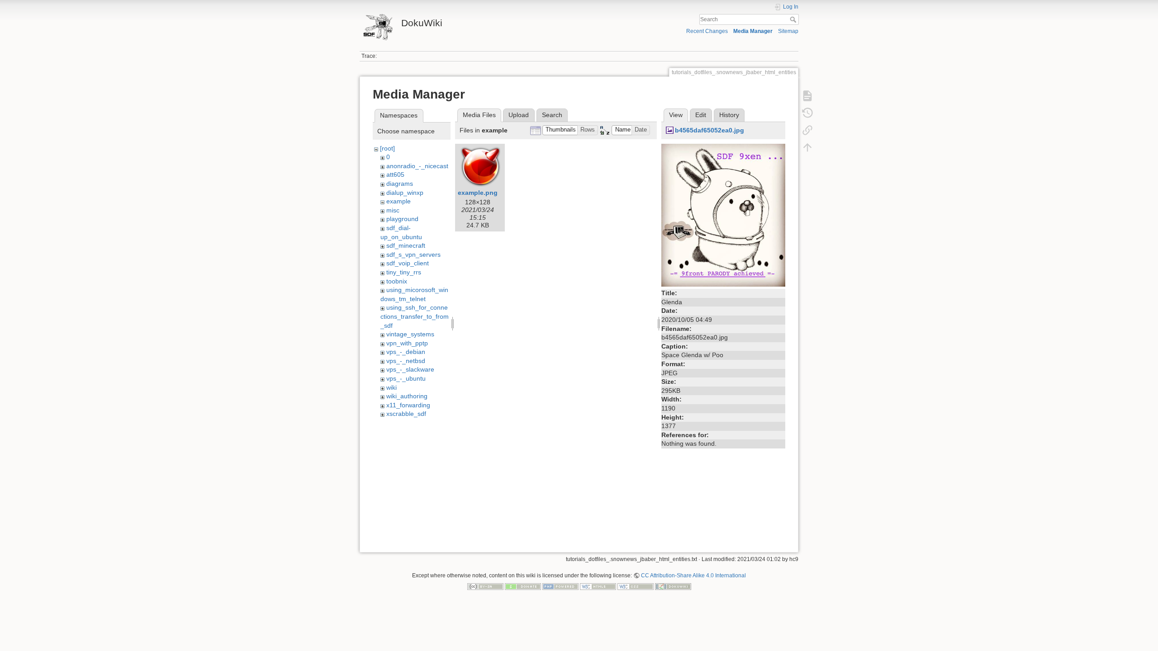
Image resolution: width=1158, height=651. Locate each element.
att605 (395, 174)
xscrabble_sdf (406, 413)
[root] (387, 148)
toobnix (396, 281)
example (398, 201)
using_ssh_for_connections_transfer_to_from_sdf (414, 316)
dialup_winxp (404, 192)
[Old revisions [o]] (807, 113)
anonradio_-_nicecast (417, 166)
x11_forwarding (408, 405)
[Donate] (523, 586)
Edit (700, 114)
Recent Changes (707, 31)
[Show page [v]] (807, 95)
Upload (518, 114)
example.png (478, 192)
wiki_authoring (406, 396)
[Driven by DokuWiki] (673, 586)
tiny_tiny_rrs (403, 272)
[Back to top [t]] (807, 147)
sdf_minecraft (405, 245)
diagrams (399, 183)
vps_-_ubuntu (406, 378)
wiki (391, 387)
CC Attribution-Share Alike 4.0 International (693, 575)
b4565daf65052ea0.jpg (709, 130)
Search (794, 19)
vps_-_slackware (410, 369)
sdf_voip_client (407, 263)
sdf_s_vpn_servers (413, 254)
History (729, 114)
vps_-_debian (405, 351)
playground (402, 218)
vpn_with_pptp (407, 343)
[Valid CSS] (635, 586)
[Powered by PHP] (560, 586)
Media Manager (753, 31)
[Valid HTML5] (598, 586)
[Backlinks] (807, 130)
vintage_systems (410, 334)
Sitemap (788, 31)
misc (392, 210)
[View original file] (723, 214)
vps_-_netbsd (405, 360)
